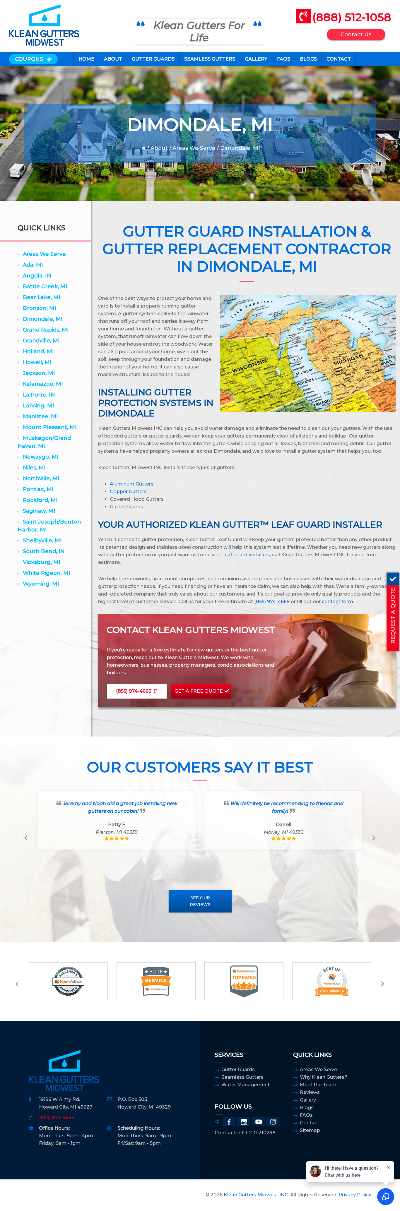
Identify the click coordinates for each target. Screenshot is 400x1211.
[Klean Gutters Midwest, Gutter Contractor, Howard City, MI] (43, 1195)
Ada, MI (33, 265)
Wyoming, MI (41, 584)
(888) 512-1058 (351, 17)
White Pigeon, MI (46, 573)
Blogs (307, 1107)
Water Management (245, 1085)
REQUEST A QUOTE (392, 615)
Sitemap (310, 1130)
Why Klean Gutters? (323, 1077)
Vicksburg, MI (41, 562)
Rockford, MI (40, 500)
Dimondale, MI (43, 319)
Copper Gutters (128, 491)
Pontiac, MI (38, 489)
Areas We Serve (194, 148)
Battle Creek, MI (45, 286)
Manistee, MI (40, 416)
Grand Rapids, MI (46, 330)
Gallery (308, 1100)
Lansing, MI (38, 405)
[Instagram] (272, 1121)
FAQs (306, 1115)
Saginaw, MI (39, 511)
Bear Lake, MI (41, 297)
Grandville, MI (41, 340)
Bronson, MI (39, 308)
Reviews (310, 1092)
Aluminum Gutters (131, 484)
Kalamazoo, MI (43, 384)
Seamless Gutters (242, 1077)
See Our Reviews (200, 901)
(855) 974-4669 (272, 601)
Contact (309, 1123)
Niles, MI (34, 467)
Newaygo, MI (41, 457)
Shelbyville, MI (42, 540)
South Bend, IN (44, 551)
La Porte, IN (39, 395)
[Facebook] (229, 1121)
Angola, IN (37, 275)
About (159, 148)
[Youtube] (258, 1121)
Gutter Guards (238, 1069)
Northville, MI (41, 478)
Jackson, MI (39, 373)
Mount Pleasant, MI (50, 427)
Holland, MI (38, 351)
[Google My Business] (243, 1121)
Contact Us (356, 34)
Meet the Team (318, 1085)
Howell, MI (37, 362)
